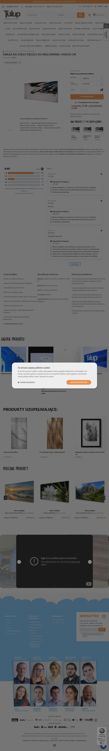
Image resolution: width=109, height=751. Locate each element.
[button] (26, 382)
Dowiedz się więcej (46, 376)
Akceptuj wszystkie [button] (78, 382)
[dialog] (54, 375)
